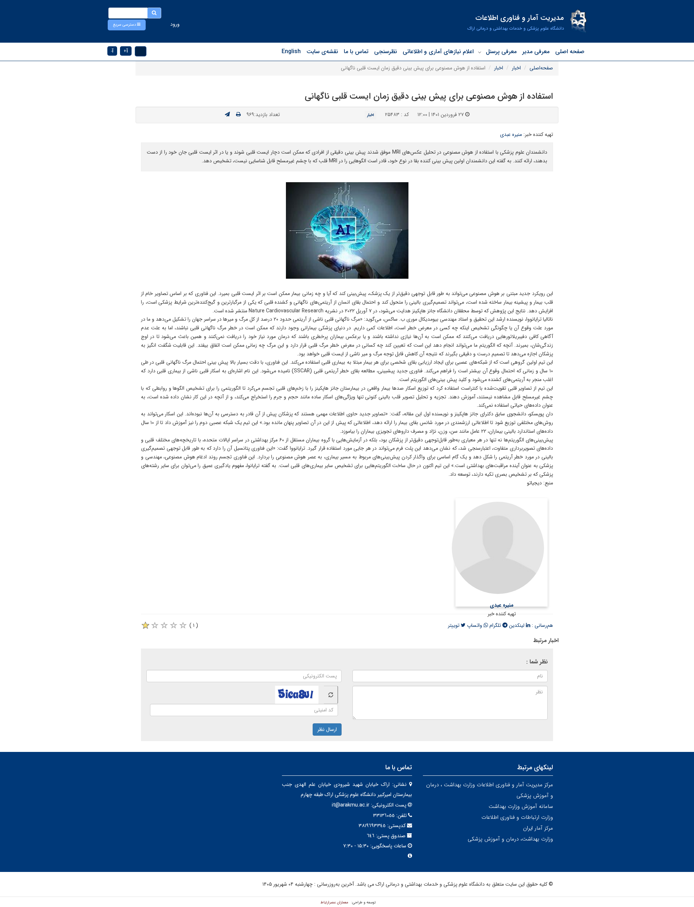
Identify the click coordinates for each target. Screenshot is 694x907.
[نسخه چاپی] (238, 115)
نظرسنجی (385, 51)
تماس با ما (356, 51)
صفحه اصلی (569, 51)
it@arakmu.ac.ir (350, 805)
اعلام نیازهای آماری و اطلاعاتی (438, 51)
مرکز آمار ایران (538, 828)
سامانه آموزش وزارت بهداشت (521, 806)
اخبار (516, 68)
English (291, 51)
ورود (175, 24)
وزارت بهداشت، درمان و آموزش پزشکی (510, 839)
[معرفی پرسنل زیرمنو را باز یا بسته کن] (479, 52)
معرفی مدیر (535, 51)
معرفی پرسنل (501, 51)
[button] (127, 25)
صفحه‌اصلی (541, 68)
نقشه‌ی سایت (322, 51)
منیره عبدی (511, 134)
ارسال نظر (327, 729)
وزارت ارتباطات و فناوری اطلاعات (517, 817)
